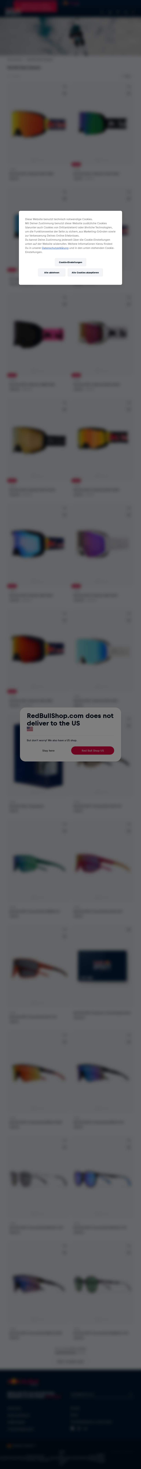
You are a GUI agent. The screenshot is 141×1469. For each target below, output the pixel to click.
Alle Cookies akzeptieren (85, 272)
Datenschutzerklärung (55, 247)
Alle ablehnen (51, 272)
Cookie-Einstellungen (70, 262)
